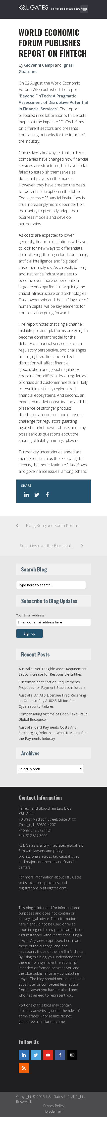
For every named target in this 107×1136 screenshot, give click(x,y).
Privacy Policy (53, 1105)
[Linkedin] (24, 1055)
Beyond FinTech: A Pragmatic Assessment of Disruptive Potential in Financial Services (53, 102)
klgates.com (56, 888)
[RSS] (24, 1068)
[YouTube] (48, 1055)
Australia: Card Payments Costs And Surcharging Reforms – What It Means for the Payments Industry (52, 733)
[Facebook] (60, 1055)
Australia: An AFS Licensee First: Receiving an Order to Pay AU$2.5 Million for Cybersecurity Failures (52, 701)
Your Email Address (30, 615)
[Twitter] (36, 1055)
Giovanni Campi (39, 65)
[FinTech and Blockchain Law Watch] (55, 6)
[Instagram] (72, 1055)
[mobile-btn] (84, 9)
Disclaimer (53, 1111)
